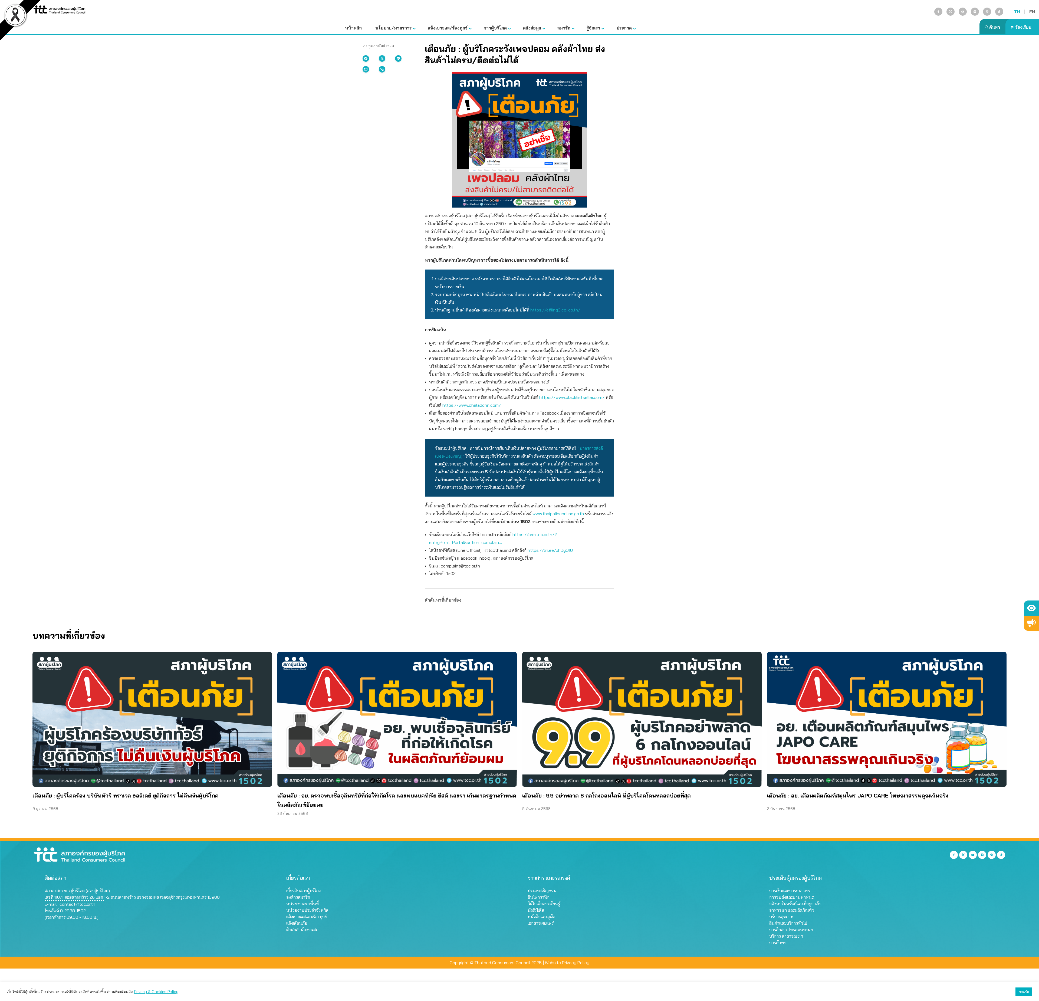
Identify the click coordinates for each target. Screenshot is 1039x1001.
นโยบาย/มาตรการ (393, 28)
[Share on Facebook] (366, 58)
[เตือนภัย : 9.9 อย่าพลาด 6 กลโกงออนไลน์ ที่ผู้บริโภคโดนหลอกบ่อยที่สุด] (642, 719)
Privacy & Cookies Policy (156, 991)
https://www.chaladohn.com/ (471, 405)
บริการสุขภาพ (781, 916)
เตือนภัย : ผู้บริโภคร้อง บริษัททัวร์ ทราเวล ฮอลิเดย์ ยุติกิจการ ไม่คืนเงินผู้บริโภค (125, 795)
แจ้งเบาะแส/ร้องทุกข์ (448, 28)
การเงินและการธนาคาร (789, 890)
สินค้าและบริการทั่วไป (788, 923)
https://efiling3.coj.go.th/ (555, 310)
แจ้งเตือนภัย (296, 923)
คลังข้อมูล (532, 28)
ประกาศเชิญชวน (542, 890)
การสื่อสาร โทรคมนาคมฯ (791, 929)
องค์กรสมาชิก (298, 897)
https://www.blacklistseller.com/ (572, 397)
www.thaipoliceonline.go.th (558, 513)
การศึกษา (777, 942)
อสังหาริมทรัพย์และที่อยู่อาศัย (795, 903)
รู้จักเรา (593, 28)
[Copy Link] (382, 69)
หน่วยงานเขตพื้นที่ (302, 903)
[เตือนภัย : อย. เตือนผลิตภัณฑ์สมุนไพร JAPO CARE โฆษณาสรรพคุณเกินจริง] (887, 719)
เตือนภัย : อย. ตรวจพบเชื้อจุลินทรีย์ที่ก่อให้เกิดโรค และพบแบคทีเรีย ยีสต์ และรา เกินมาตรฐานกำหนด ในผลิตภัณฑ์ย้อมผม (396, 800)
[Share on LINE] (398, 58)
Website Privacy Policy (567, 962)
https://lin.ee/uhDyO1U (550, 550)
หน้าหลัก (353, 28)
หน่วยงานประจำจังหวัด (307, 910)
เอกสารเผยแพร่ (541, 923)
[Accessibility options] (1031, 608)
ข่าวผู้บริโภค (495, 28)
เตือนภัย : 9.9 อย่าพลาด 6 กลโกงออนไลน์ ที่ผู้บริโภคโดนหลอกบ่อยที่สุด (606, 795)
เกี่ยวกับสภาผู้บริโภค (303, 890)
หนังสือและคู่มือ (541, 916)
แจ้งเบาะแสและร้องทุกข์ (306, 916)
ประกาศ (624, 28)
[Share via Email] (366, 69)
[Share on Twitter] (382, 58)
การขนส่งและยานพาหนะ (791, 897)
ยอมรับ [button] (1024, 991)
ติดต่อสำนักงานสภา (303, 929)
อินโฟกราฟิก (539, 897)
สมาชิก (563, 28)
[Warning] (1031, 623)
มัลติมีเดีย (536, 910)
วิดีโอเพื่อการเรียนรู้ (544, 903)
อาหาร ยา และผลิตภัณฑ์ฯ (791, 910)
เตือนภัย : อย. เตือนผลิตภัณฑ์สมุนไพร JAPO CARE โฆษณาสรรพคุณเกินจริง (857, 795)
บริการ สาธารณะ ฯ (786, 936)
